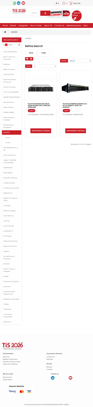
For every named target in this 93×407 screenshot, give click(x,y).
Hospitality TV (8, 231)
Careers (49, 369)
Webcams (7, 322)
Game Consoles (9, 87)
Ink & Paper (7, 236)
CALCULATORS (8, 74)
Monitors (6, 264)
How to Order (36, 25)
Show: (28, 66)
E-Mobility (7, 206)
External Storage (9, 211)
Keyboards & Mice (10, 246)
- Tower (6, 143)
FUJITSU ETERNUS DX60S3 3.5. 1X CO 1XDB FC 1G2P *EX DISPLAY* (75, 105)
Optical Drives (8, 107)
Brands (13, 25)
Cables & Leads (9, 183)
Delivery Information (10, 359)
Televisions (7, 309)
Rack (31, 53)
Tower (43, 53)
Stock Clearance (9, 155)
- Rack (6, 137)
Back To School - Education (9, 58)
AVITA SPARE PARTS (10, 52)
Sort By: (64, 61)
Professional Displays (11, 281)
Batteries (6, 64)
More (85, 25)
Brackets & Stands (10, 178)
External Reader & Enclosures (9, 81)
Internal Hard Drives (10, 241)
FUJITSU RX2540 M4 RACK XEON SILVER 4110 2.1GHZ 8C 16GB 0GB (39, 105)
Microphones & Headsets (8, 257)
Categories (23, 25)
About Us (6, 357)
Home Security (8, 226)
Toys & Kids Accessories (7, 315)
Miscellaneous (8, 102)
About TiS (48, 25)
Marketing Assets (73, 25)
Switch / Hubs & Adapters (9, 270)
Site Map (49, 359)
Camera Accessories (11, 188)
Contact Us (59, 25)
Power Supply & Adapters (9, 118)
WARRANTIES (8, 168)
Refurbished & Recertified (8, 126)
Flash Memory (8, 216)
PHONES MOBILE (8, 112)
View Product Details (41, 131)
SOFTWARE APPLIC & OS (10, 149)
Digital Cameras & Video (10, 199)
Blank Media (7, 173)
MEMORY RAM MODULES (11, 97)
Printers (6, 276)
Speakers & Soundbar (11, 299)
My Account (7, 377)
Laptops (6, 251)
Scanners (7, 287)
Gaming (6, 221)
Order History (7, 380)
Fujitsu (9, 45)
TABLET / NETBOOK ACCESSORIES (9, 161)
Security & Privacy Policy (12, 362)
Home (5, 25)
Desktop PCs (7, 193)
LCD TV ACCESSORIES (11, 92)
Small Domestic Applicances (9, 293)
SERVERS (14, 32)
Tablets (6, 304)
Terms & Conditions (10, 364)
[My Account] (64, 3)
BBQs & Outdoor (9, 69)
